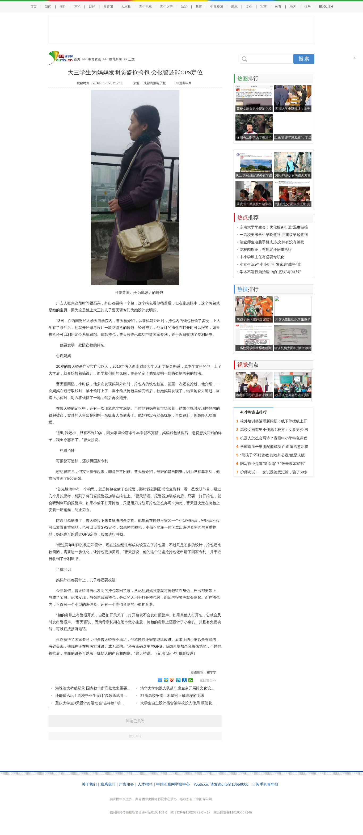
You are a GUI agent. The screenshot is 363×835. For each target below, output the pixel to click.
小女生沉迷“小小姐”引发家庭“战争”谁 (270, 264)
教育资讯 (94, 59)
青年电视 (145, 7)
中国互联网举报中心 (173, 784)
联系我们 (107, 784)
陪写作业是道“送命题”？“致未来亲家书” (272, 463)
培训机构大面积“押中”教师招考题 (292, 348)
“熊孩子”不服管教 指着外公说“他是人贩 (272, 455)
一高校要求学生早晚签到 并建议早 (254, 348)
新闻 (48, 7)
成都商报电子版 (154, 83)
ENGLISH (326, 7)
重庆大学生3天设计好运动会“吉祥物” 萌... (89, 703)
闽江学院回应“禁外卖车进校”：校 (254, 176)
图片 (63, 7)
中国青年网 (184, 83)
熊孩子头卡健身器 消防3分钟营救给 (254, 320)
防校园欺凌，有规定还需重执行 (266, 249)
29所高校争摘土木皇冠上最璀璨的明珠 (172, 695)
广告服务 (126, 784)
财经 (92, 7)
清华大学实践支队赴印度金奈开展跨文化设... (177, 688)
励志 (234, 7)
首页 (33, 7)
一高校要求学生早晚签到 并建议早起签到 (274, 234)
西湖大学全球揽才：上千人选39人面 (292, 109)
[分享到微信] (190, 680)
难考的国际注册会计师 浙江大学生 (254, 395)
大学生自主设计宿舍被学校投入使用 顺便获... (177, 703)
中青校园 (216, 7)
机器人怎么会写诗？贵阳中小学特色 (292, 395)
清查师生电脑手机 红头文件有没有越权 (272, 242)
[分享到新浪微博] (172, 680)
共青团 (108, 7)
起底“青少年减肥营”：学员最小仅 (292, 138)
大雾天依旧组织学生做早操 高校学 (292, 320)
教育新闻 (115, 59)
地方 (293, 7)
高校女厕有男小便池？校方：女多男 (254, 109)
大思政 (126, 7)
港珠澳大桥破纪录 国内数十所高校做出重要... (92, 688)
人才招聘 (145, 784)
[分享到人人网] (184, 680)
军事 (263, 7)
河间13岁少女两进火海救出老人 (293, 176)
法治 (184, 7)
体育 (278, 7)
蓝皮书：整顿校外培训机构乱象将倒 (254, 204)
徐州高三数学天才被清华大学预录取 (254, 138)
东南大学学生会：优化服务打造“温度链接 (274, 227)
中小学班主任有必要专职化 (262, 257)
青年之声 (166, 7)
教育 (199, 7)
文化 (249, 7)
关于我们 (89, 784)
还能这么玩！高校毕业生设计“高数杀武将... (91, 695)
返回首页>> (208, 680)
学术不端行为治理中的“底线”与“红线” (270, 272)
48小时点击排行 (253, 412)
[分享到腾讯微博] (178, 680)
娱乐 (307, 7)
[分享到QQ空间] (166, 680)
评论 (77, 7)
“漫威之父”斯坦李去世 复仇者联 (292, 204)
